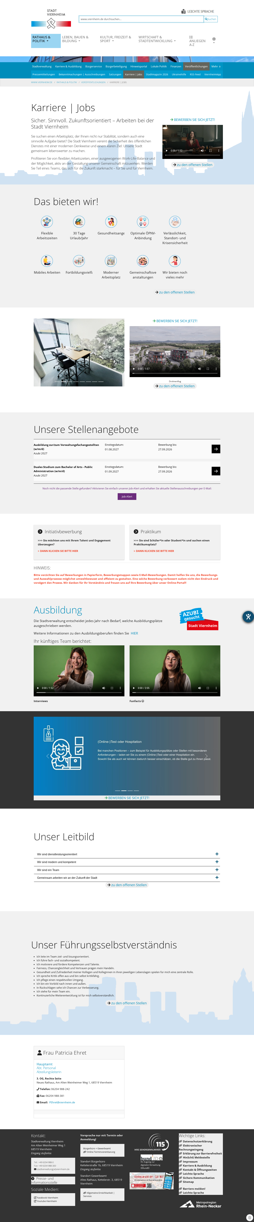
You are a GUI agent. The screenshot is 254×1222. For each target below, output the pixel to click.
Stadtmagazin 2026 (157, 74)
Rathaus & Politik (67, 82)
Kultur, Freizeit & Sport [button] (115, 39)
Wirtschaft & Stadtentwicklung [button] (156, 39)
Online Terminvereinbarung (101, 1151)
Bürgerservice (93, 66)
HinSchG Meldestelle (196, 1157)
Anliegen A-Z (197, 43)
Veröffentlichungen (196, 66)
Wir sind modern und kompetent (56, 862)
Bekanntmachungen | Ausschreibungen (82, 74)
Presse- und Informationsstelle (44, 1180)
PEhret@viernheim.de (62, 1102)
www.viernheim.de (42, 82)
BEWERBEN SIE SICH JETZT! (194, 119)
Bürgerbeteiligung (116, 66)
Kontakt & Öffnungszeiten (200, 1169)
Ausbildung (58, 609)
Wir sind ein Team (48, 870)
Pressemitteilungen (43, 74)
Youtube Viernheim (47, 1201)
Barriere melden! (194, 1188)
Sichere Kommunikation (199, 1178)
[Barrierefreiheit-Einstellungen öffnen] (248, 616)
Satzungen (115, 74)
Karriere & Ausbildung (68, 66)
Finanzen (176, 66)
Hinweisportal (138, 66)
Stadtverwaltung (41, 66)
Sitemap (188, 1181)
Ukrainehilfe (179, 74)
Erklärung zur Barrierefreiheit (202, 1153)
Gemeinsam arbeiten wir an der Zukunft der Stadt (67, 877)
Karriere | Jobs (133, 74)
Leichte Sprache (193, 1173)
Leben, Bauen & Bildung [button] (75, 39)
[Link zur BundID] (152, 1157)
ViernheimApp (212, 74)
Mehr (216, 66)
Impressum (190, 1161)
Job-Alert (127, 496)
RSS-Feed (195, 74)
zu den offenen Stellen (194, 164)
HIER (134, 633)
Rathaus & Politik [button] (41, 39)
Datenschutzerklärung (197, 1141)
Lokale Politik (159, 66)
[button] (214, 41)
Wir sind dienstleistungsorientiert (57, 854)
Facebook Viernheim (47, 1197)
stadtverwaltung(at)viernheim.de (53, 1169)
